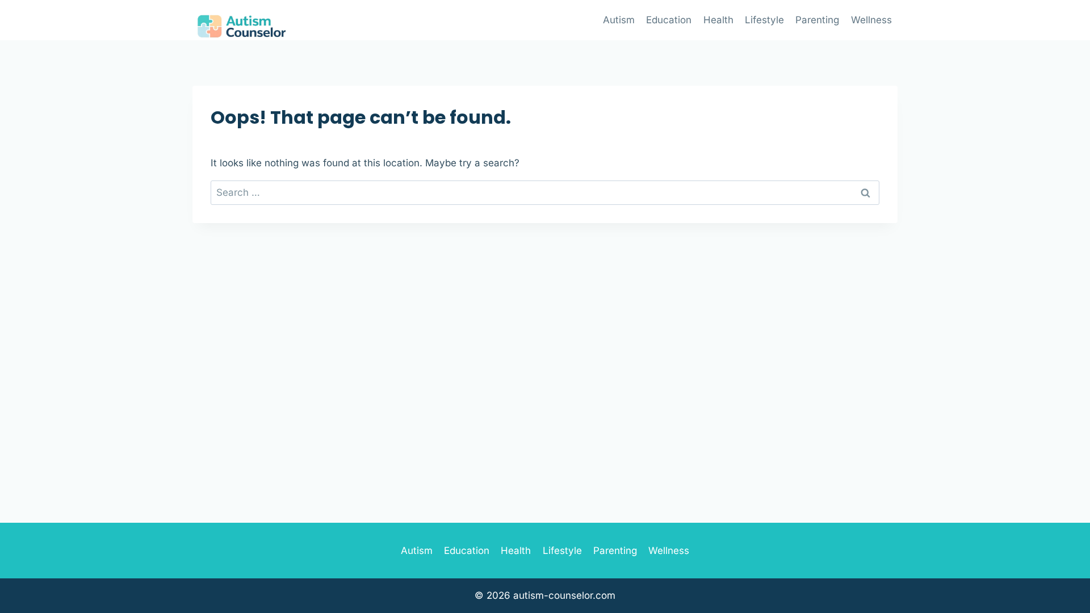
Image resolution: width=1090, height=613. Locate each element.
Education (668, 20)
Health (718, 20)
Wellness (871, 20)
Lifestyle (764, 20)
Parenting (817, 20)
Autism (619, 20)
